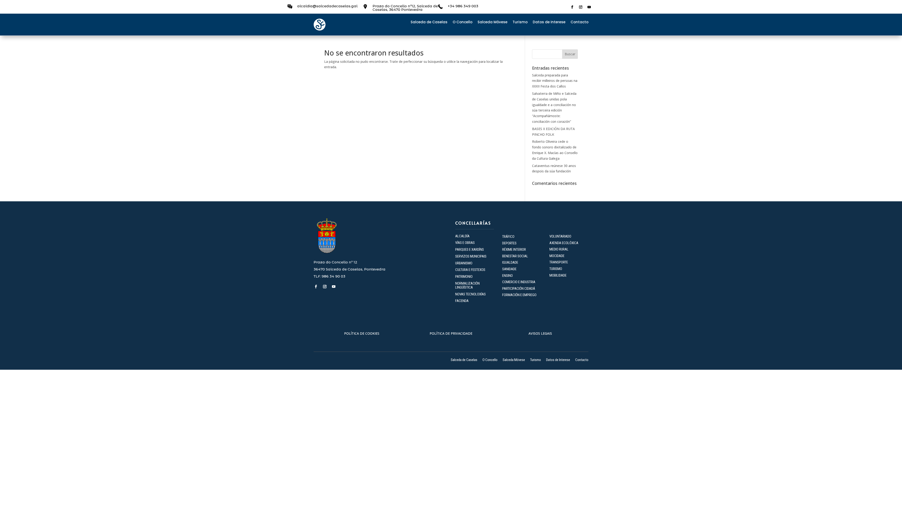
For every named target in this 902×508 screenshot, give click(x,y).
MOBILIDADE (558, 275)
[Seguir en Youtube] (589, 7)
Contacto (579, 22)
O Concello (462, 22)
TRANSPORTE (558, 262)
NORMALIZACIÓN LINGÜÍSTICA (467, 285)
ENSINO (507, 276)
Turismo (520, 22)
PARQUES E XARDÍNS (469, 249)
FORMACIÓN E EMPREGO (519, 295)
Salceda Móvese (492, 22)
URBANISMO (463, 263)
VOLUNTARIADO (560, 236)
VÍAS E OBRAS (465, 243)
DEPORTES (509, 243)
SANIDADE (509, 269)
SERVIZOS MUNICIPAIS (470, 256)
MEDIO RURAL (558, 249)
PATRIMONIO (464, 276)
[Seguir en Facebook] (572, 7)
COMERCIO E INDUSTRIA (518, 282)
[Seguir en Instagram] (580, 7)
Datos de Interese (549, 22)
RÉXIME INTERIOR (514, 249)
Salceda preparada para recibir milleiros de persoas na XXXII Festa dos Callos (554, 81)
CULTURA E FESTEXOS (470, 270)
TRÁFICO (508, 236)
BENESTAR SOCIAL (515, 256)
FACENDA (462, 301)
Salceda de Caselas (429, 22)
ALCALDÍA (462, 236)
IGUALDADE (510, 262)
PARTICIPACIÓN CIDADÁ (518, 288)
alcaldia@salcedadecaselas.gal (327, 6)
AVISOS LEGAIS (540, 333)
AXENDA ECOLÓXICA (563, 243)
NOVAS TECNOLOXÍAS (470, 294)
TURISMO (555, 269)
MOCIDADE (556, 256)
